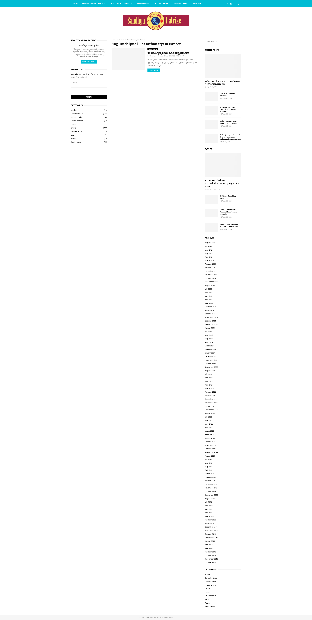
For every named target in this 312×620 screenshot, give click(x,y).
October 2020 (210, 491)
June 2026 (209, 250)
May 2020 (209, 509)
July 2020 (208, 502)
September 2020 (211, 495)
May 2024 (209, 338)
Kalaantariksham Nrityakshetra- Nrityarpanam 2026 (222, 82)
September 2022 (211, 410)
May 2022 (209, 424)
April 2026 (209, 257)
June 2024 (209, 335)
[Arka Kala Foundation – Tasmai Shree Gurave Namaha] (211, 110)
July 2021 (208, 459)
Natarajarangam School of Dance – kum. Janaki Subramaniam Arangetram (230, 137)
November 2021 (211, 445)
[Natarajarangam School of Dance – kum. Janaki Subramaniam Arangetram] (211, 138)
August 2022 (210, 413)
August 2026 (210, 243)
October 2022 (210, 406)
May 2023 (209, 381)
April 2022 (209, 427)
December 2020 (211, 484)
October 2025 (210, 278)
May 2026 (209, 253)
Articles (74, 110)
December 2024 (211, 314)
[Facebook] (228, 3)
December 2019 (211, 527)
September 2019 (211, 537)
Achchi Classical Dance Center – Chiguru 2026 (228, 122)
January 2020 (210, 523)
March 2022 (209, 431)
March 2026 (209, 260)
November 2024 (211, 317)
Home (75, 4)
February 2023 (210, 392)
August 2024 (210, 328)
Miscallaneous (76, 131)
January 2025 (210, 310)
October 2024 (210, 321)
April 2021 (209, 470)
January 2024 (210, 353)
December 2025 (211, 271)
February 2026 (210, 264)
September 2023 (211, 367)
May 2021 (209, 466)
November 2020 (211, 488)
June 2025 (209, 292)
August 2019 (210, 541)
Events (73, 124)
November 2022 (211, 402)
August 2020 (210, 498)
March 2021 (209, 474)
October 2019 (210, 534)
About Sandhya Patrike (120, 4)
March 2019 (209, 548)
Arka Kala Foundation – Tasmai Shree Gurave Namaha (229, 109)
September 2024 (211, 324)
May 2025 (209, 296)
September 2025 (211, 282)
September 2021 (211, 452)
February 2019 (210, 552)
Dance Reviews (143, 4)
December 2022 (211, 399)
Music (73, 135)
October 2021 (210, 449)
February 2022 (210, 434)
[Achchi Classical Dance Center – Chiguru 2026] (211, 124)
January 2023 (210, 395)
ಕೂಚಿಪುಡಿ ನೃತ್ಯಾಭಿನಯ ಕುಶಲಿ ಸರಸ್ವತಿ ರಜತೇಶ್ (168, 52)
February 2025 (210, 307)
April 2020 (209, 513)
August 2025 (210, 285)
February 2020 (210, 520)
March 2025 (209, 303)
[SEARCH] (238, 41)
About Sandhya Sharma (92, 4)
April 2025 (209, 299)
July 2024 (208, 331)
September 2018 (211, 559)
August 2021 (210, 456)
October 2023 (210, 363)
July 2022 (208, 417)
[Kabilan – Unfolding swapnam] (211, 96)
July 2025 (208, 289)
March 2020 (209, 516)
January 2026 (210, 267)
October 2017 (210, 562)
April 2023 (209, 385)
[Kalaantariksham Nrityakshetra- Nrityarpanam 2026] (223, 66)
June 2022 (209, 420)
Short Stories (180, 4)
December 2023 (211, 356)
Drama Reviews (161, 4)
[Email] (231, 3)
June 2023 (209, 378)
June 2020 (209, 505)
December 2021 (211, 442)
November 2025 (211, 275)
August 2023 (210, 370)
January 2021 (210, 481)
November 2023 (211, 360)
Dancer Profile (152, 49)
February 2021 (210, 477)
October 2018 (210, 555)
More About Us (88, 62)
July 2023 (208, 374)
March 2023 (209, 388)
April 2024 (209, 342)
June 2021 (209, 463)
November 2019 (211, 530)
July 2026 (208, 246)
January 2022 (210, 438)
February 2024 (210, 349)
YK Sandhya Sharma (156, 56)
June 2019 (209, 544)
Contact (197, 4)
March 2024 (209, 346)
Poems (73, 138)
